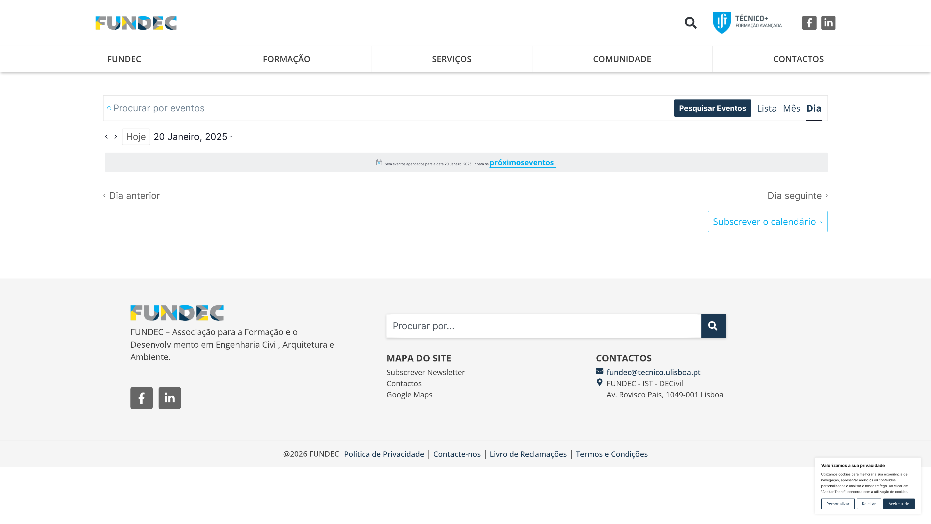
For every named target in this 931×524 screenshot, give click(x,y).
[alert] (466, 162)
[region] (868, 486)
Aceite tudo (899, 504)
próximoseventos (523, 162)
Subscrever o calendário (764, 221)
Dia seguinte (795, 195)
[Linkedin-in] (828, 23)
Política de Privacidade (384, 454)
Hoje (136, 136)
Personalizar (838, 504)
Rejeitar (869, 504)
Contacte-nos (457, 454)
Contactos (798, 59)
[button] (690, 23)
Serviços (452, 59)
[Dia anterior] (106, 136)
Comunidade (622, 59)
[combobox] (543, 326)
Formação (287, 59)
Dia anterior (134, 195)
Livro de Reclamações (528, 454)
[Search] (713, 326)
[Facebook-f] (809, 23)
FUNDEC (124, 59)
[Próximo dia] (116, 136)
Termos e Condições (612, 454)
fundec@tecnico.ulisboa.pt (654, 372)
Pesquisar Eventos (712, 108)
